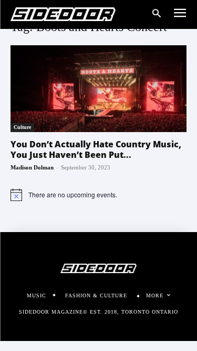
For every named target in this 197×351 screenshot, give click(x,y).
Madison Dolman (32, 167)
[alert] (98, 194)
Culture (22, 127)
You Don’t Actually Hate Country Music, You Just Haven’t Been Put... (96, 149)
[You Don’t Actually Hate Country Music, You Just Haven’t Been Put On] (98, 88)
